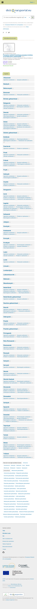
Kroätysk (6, 243)
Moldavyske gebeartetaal (10, 501)
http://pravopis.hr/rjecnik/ (8, 65)
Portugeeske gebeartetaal (10, 504)
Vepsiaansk (24, 468)
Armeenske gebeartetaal (9, 473)
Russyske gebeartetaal (9, 506)
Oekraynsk (7, 317)
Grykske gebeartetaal (20, 486)
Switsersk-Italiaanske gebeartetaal (11, 514)
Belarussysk (8, 88)
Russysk (6, 353)
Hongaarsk (7, 190)
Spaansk (6, 407)
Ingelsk (5, 203)
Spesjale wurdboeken (23, 79)
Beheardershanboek (7, 546)
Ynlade (4, 549)
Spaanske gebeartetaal (9, 509)
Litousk (6, 266)
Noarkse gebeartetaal (11, 303)
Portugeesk (7, 333)
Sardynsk (18, 468)
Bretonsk (6, 92)
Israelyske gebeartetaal (9, 491)
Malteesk (7, 279)
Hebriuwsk (18, 465)
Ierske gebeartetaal (21, 488)
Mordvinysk (6, 468)
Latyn (5, 252)
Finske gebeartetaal (23, 480)
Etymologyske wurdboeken (24, 106)
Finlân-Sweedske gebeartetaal (11, 480)
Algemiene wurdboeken (9, 79)
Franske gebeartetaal (9, 486)
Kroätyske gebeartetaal (9, 496)
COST (4, 579)
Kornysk (7, 238)
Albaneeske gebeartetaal (17, 470)
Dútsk (5, 122)
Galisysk (6, 174)
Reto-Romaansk (9, 341)
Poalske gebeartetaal (11, 329)
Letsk (5, 260)
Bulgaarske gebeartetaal (22, 473)
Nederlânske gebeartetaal (12, 297)
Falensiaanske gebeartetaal (22, 478)
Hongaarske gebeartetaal (10, 488)
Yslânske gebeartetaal (20, 516)
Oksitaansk (12, 468)
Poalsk (5, 321)
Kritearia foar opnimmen (8, 541)
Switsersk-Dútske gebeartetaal (11, 511)
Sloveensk (6, 387)
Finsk (5, 152)
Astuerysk (13, 465)
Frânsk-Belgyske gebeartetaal (23, 483)
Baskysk (7, 84)
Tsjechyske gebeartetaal (25, 514)
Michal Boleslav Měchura (16, 584)
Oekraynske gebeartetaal (22, 501)
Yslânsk (6, 454)
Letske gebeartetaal (20, 496)
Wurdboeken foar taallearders (24, 127)
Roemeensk (7, 345)
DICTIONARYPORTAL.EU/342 (9, 53)
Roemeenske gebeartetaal (23, 504)
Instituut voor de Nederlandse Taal (15, 585)
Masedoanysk (8, 283)
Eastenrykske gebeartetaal (21, 475)
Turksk (5, 435)
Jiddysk (6, 222)
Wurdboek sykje (6, 533)
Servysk (6, 365)
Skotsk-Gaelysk (8, 379)
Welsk (5, 443)
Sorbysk (7, 402)
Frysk (32, 2)
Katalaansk (7, 230)
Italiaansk (6, 214)
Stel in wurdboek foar (7, 538)
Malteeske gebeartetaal (20, 498)
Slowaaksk (7, 396)
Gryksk (5, 182)
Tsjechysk (6, 425)
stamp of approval (10, 600)
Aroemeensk (7, 465)
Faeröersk (6, 146)
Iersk (5, 194)
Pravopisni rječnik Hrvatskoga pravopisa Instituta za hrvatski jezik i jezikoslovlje (18, 55)
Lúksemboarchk (9, 275)
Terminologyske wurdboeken (10, 177)
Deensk (5, 112)
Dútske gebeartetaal (11, 133)
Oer (3, 536)
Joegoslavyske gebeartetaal (10, 493)
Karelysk (7, 226)
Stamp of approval (7, 544)
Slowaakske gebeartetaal (21, 506)
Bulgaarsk (6, 103)
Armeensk (25, 462)
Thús (4, 530)
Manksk (27, 465)
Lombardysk (8, 270)
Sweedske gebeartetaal (21, 509)
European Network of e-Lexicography (14, 24)
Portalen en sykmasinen (23, 125)
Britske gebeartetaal (11, 99)
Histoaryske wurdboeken (23, 94)
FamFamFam (12, 587)
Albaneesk (6, 78)
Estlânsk (6, 137)
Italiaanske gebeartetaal (21, 491)
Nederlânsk (7, 287)
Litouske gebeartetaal (9, 498)
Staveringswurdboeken (9, 106)
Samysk (6, 361)
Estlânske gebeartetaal (9, 478)
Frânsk (5, 160)
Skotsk (5, 371)
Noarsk (5, 307)
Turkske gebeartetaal (9, 516)
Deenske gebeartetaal (9, 475)
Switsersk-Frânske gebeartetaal (26, 511)
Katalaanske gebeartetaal (24, 493)
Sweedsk (6, 415)
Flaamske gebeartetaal (9, 483)
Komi (23, 465)
